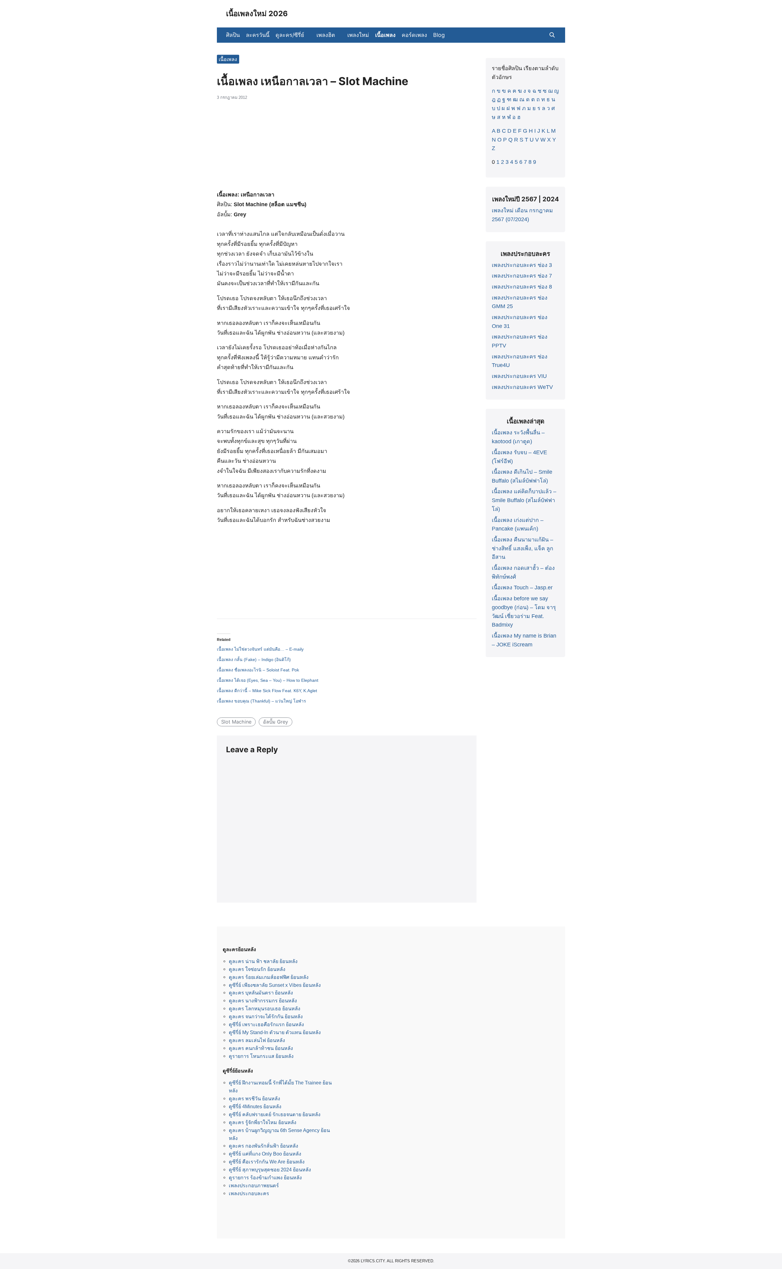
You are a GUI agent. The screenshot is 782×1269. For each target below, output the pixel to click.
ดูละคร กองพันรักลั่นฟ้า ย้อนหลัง (263, 1146)
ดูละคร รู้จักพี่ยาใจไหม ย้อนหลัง (262, 1122)
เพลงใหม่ (358, 35)
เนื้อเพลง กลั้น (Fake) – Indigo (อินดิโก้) (254, 659)
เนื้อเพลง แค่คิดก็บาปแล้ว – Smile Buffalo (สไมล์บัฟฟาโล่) (524, 500)
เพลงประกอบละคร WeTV (522, 387)
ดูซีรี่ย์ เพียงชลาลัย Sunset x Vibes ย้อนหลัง (275, 985)
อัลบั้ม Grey (275, 722)
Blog (439, 35)
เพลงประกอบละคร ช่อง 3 (522, 265)
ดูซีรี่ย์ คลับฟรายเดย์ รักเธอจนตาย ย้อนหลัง (274, 1114)
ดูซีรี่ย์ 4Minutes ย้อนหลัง (255, 1106)
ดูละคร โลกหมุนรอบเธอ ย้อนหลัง (264, 1008)
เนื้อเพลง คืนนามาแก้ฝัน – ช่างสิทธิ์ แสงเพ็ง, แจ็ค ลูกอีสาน (522, 548)
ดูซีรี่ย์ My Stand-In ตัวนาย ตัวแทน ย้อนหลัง (275, 1032)
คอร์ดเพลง (414, 35)
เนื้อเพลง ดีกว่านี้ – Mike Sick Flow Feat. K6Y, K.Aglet (267, 690)
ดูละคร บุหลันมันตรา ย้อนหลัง (261, 992)
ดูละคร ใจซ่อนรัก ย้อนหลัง (257, 969)
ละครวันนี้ (257, 35)
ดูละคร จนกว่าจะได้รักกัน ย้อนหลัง (266, 1016)
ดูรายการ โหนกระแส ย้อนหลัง (261, 1056)
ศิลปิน (233, 35)
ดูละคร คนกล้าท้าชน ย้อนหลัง (261, 1048)
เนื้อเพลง (385, 35)
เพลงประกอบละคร (249, 1193)
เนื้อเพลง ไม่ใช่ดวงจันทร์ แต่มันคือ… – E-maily (260, 649)
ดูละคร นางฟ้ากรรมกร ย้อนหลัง (263, 1000)
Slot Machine (236, 722)
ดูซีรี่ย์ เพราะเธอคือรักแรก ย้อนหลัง (266, 1024)
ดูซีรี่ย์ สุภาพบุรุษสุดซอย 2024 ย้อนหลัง (270, 1169)
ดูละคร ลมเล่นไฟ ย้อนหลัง (257, 1040)
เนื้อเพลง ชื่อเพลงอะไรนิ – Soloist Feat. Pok (258, 669)
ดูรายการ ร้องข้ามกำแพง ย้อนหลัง (265, 1177)
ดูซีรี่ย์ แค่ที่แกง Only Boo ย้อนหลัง (265, 1153)
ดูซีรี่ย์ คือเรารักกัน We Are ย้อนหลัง (267, 1161)
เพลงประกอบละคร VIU (519, 376)
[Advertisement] (347, 148)
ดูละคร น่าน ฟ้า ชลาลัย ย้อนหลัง (263, 961)
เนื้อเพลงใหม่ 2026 (257, 13)
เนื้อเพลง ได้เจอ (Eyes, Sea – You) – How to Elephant (267, 680)
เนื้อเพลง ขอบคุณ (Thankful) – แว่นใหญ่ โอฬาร (261, 701)
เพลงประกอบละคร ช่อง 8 (522, 287)
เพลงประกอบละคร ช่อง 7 (522, 276)
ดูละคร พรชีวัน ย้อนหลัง (254, 1098)
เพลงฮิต (325, 35)
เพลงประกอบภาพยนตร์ (254, 1185)
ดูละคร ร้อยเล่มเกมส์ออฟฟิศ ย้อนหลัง (269, 977)
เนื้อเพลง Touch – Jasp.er (522, 587)
